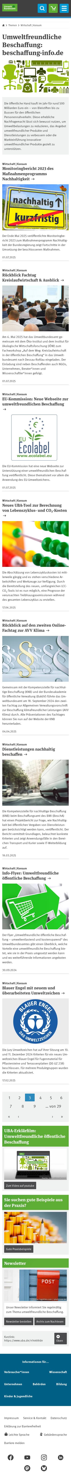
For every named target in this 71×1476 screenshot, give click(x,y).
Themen (12, 25)
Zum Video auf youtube (20, 1185)
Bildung (61, 1384)
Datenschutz (59, 1418)
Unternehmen (13, 1384)
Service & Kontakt (34, 1418)
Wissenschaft (58, 1372)
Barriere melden (14, 1443)
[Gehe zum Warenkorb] (53, 8)
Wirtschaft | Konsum (31, 25)
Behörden (39, 1384)
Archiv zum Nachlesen (49, 1321)
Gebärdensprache (55, 1434)
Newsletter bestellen (18, 1321)
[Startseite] (9, 7)
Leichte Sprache (19, 1434)
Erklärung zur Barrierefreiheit (22, 1426)
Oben (59, 1340)
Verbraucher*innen (16, 1372)
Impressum (11, 1418)
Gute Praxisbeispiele (18, 1249)
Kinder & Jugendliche (18, 1396)
